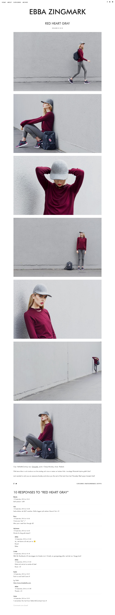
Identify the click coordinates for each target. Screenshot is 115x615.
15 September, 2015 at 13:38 (23, 588)
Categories (17, 2)
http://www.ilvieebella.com (22, 583)
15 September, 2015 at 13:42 (23, 539)
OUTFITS (99, 483)
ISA (14, 507)
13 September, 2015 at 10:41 (21, 499)
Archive (25, 2)
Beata (15, 497)
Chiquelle (35, 467)
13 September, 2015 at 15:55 (21, 518)
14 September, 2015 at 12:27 (21, 598)
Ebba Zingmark (57, 11)
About (9, 2)
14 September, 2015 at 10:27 (21, 574)
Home (4, 2)
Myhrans (16, 528)
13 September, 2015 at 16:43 (21, 530)
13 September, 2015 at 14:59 (21, 509)
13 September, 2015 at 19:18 (21, 553)
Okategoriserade (90, 483)
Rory (14, 516)
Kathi (15, 572)
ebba (16, 537)
